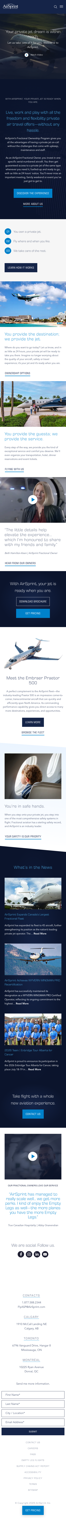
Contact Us (33, 1442)
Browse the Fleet (33, 732)
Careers (33, 1448)
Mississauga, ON (31, 1350)
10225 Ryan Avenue (31, 1367)
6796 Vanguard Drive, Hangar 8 (31, 1345)
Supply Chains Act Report (33, 1466)
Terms (33, 1484)
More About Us (33, 204)
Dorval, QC (31, 1371)
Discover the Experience (33, 193)
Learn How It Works (21, 267)
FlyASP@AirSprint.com (31, 1307)
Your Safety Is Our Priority (23, 836)
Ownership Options (17, 373)
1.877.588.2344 (31, 1302)
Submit (33, 1431)
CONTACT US (33, 1114)
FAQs (33, 1454)
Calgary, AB (31, 1328)
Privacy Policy (33, 1478)
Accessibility (33, 1472)
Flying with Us (14, 469)
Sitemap (33, 1490)
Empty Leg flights (33, 1460)
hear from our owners (20, 563)
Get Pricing (33, 613)
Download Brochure (33, 601)
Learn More (33, 722)
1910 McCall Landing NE (31, 1324)
